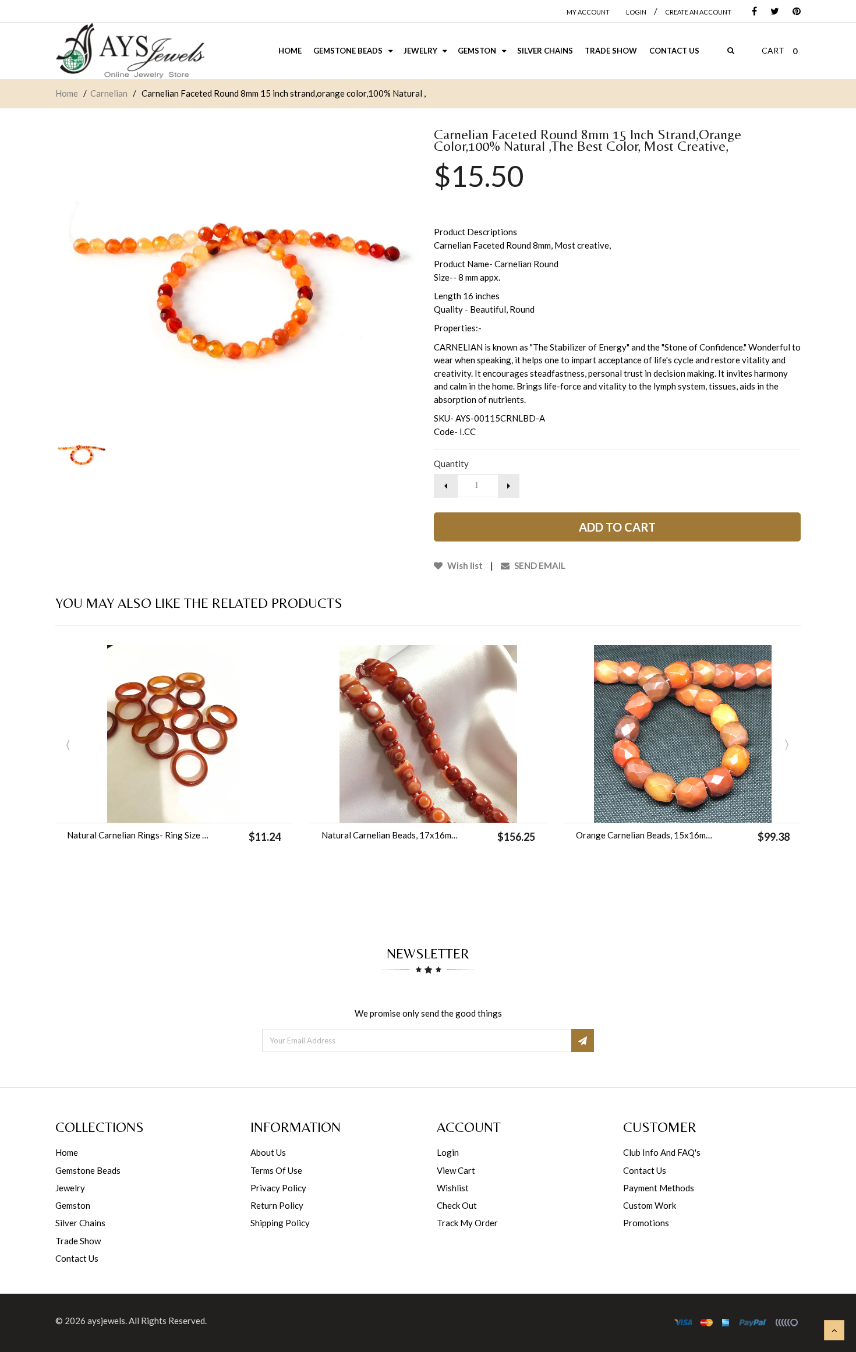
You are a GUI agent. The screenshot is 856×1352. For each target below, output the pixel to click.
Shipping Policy (280, 1222)
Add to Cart (617, 527)
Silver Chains (80, 1222)
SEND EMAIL (538, 565)
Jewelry (70, 1188)
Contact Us (76, 1258)
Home (66, 93)
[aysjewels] (129, 51)
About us (268, 1152)
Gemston (72, 1205)
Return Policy (276, 1205)
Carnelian (109, 93)
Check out (457, 1205)
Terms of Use (276, 1170)
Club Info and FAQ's (662, 1152)
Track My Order (467, 1222)
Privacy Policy (278, 1188)
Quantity (451, 463)
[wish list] (203, 808)
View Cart (456, 1170)
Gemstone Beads (88, 1170)
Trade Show (78, 1241)
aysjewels (106, 1320)
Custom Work (649, 1205)
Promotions (646, 1222)
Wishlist (453, 1188)
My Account (588, 12)
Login (448, 1152)
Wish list (464, 565)
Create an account (698, 12)
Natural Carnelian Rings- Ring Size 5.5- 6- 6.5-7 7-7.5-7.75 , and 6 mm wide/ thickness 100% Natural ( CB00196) (138, 835)
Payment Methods (658, 1188)
